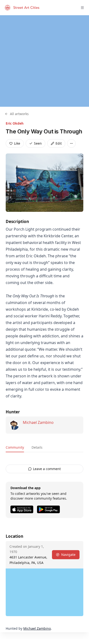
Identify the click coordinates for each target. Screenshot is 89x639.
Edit (59, 143)
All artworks (19, 114)
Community (15, 447)
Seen (38, 143)
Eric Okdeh (14, 123)
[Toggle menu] (82, 7)
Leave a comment (47, 469)
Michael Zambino (38, 422)
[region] (44, 61)
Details (37, 447)
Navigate (68, 554)
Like (17, 143)
